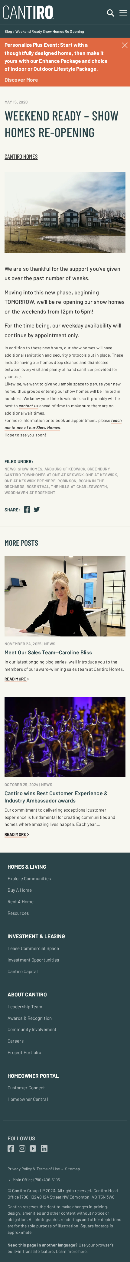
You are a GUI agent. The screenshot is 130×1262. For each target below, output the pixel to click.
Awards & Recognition (30, 1018)
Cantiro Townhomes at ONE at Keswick (44, 474)
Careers (16, 1040)
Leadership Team (25, 1006)
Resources (18, 913)
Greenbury (98, 468)
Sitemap (72, 1168)
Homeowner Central (28, 1099)
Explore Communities (29, 878)
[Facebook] (27, 509)
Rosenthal (38, 486)
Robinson (66, 480)
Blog (8, 31)
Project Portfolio (24, 1052)
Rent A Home (21, 901)
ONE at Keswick (101, 474)
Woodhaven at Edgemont (30, 492)
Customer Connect (26, 1087)
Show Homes (30, 468)
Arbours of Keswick (65, 468)
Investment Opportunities (33, 959)
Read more (16, 679)
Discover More (21, 79)
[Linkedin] (44, 1148)
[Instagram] (22, 1148)
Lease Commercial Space (33, 948)
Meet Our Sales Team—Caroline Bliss (48, 652)
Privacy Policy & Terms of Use (34, 1168)
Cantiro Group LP (28, 1190)
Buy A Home (20, 890)
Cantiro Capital (23, 971)
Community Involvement (32, 1029)
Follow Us (21, 1138)
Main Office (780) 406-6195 (36, 1179)
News (10, 468)
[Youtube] (33, 1148)
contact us (28, 405)
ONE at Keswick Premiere (30, 480)
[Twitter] (37, 509)
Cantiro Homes (21, 156)
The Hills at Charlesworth (79, 486)
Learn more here (71, 1251)
